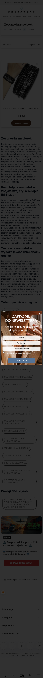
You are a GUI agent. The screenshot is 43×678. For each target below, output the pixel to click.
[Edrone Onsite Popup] (21, 339)
